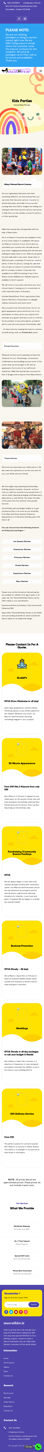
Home (6, 1358)
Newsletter (8, 1406)
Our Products (9, 1363)
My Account (8, 1393)
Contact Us (8, 1376)
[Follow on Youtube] (16, 1312)
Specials (7, 1397)
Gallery (6, 1367)
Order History (9, 1402)
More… (6, 1371)
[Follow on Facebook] (19, 18)
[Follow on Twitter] (11, 1312)
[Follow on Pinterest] (21, 1312)
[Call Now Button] (38, 1447)
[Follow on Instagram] (24, 18)
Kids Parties (25, 105)
